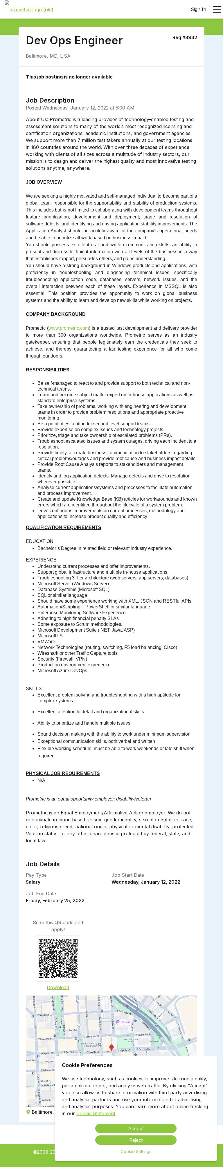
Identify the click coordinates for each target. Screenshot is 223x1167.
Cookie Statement (95, 1113)
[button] (111, 1051)
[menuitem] (29, 9)
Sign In (198, 9)
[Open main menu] (217, 9)
